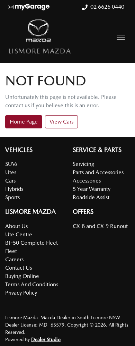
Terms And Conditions (31, 284)
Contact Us (18, 267)
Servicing (83, 164)
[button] (120, 37)
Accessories (87, 180)
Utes (10, 172)
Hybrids (14, 189)
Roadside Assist (91, 197)
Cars (10, 180)
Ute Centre (18, 234)
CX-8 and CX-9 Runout (100, 226)
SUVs (11, 164)
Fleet (11, 251)
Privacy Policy (21, 292)
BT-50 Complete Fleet (31, 242)
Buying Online (22, 276)
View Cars (61, 121)
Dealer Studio (46, 339)
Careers (14, 259)
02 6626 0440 (107, 6)
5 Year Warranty (91, 189)
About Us (16, 226)
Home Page (24, 121)
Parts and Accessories (98, 172)
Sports (12, 197)
